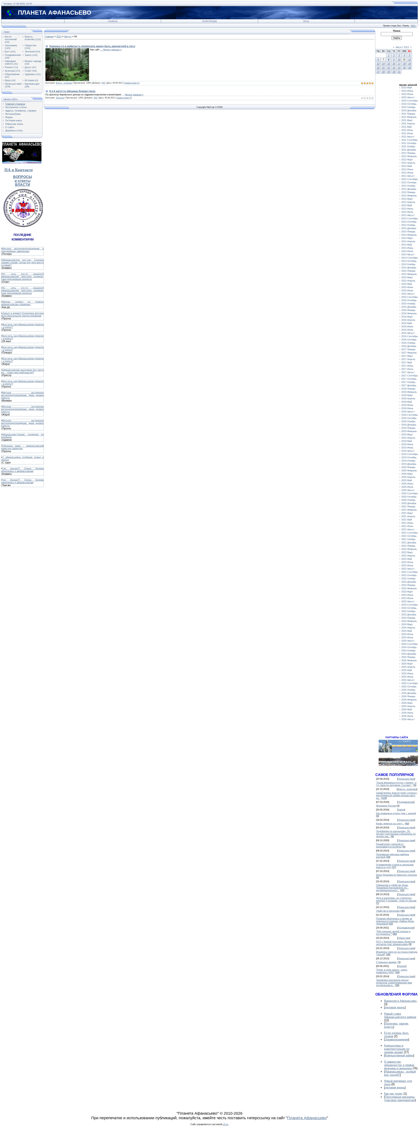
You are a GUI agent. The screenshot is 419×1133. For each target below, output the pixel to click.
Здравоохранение (396, 1039)
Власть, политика (30, 38)
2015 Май (406, 284)
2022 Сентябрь (409, 572)
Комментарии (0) (124, 98)
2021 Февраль (409, 509)
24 (399, 67)
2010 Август (408, 97)
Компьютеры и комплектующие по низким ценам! (396, 1049)
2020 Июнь (407, 483)
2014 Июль (407, 251)
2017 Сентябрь (409, 375)
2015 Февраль (409, 274)
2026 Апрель (408, 706)
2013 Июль (407, 212)
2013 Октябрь (409, 221)
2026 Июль (407, 716)
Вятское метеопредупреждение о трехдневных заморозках (22, 249)
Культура (10, 70)
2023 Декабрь (408, 614)
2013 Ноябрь (408, 225)
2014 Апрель (408, 241)
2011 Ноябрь (408, 146)
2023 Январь (408, 585)
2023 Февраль (409, 588)
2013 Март (407, 198)
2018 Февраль (409, 392)
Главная (112, 21)
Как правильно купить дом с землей (396, 813)
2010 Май (406, 87)
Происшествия (13, 83)
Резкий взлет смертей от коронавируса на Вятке (390, 845)
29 (388, 71)
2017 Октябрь (409, 379)
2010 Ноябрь (408, 107)
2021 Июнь (407, 523)
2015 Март (407, 277)
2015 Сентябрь (409, 297)
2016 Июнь (407, 326)
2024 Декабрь (408, 653)
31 (399, 71)
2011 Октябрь (408, 143)
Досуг (28, 67)
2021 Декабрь (408, 542)
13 (378, 63)
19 (409, 63)
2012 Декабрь (408, 189)
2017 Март (407, 356)
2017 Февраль (409, 352)
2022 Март (407, 552)
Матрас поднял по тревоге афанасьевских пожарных (22, 303)
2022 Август (408, 568)
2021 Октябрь (409, 536)
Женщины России (386, 805)
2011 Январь (408, 113)
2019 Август (408, 451)
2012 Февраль (409, 156)
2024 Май (406, 631)
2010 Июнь (407, 90)
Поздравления (13, 55)
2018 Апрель (408, 398)
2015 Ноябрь (408, 303)
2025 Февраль (409, 660)
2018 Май (406, 401)
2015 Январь (408, 271)
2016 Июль (407, 329)
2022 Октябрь (409, 575)
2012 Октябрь (409, 182)
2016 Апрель (408, 320)
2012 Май (406, 166)
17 (399, 63)
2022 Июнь (407, 562)
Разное (9, 67)
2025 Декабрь (408, 693)
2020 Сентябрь (409, 493)
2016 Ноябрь (408, 343)
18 (404, 63)
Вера (7, 80)
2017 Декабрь (408, 385)
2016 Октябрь (409, 339)
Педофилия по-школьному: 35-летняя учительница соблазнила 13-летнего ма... (396, 834)
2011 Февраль (409, 117)
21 (383, 67)
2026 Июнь (407, 712)
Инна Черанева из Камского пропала (396, 875)
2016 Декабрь (408, 346)
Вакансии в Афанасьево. (400, 1001)
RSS (413, 25)
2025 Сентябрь (409, 683)
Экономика (11, 45)
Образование (12, 74)
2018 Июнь (407, 405)
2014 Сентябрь (409, 257)
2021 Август (408, 529)
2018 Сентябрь (409, 415)
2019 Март (407, 434)
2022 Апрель (408, 555)
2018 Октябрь (409, 418)
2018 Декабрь (408, 424)
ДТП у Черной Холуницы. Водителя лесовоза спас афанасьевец (395, 943)
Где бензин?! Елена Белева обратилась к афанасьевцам (22, 469)
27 (378, 71)
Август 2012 (402, 47)
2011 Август (407, 136)
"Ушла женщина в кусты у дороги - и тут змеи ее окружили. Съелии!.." (396, 783)
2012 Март (407, 159)
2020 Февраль (409, 470)
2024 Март (407, 624)
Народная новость (10, 62)
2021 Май (406, 519)
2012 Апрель (408, 162)
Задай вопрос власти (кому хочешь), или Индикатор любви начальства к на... (396, 795)
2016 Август (408, 333)
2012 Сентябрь (409, 179)
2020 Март (407, 473)
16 (394, 63)
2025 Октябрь (409, 686)
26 (409, 67)
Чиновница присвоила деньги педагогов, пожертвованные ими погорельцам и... (394, 983)
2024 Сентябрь (409, 644)
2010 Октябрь (409, 104)
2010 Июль (407, 94)
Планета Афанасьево (307, 1118)
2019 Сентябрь (409, 454)
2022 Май (406, 559)
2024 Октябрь (409, 647)
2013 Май (406, 205)
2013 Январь (408, 192)
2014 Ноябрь (408, 264)
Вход (306, 21)
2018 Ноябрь (408, 421)
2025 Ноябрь (408, 689)
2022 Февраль (409, 549)
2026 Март (407, 703)
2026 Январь (408, 696)
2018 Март (407, 395)
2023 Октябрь (409, 608)
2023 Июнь (407, 595)
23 (394, 67)
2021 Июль (407, 526)
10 (399, 59)
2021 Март (407, 513)
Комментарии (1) (132, 83)
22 (388, 67)
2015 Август (408, 293)
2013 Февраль (409, 195)
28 (383, 71)
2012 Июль (407, 172)
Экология (30, 51)
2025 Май (406, 670)
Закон (28, 55)
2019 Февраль (409, 431)
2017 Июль (407, 369)
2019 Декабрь (408, 464)
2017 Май (406, 362)
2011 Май (406, 126)
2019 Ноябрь (408, 460)
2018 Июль (407, 408)
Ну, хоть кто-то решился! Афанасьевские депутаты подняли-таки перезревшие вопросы (22, 276)
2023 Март (407, 591)
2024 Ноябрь (408, 650)
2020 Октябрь (409, 496)
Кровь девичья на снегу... (390, 823)
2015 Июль (407, 290)
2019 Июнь (407, 444)
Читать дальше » (112, 49)
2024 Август (408, 640)
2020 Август (408, 490)
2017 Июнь (407, 365)
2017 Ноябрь (408, 382)
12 (409, 59)
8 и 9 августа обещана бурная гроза (72, 91)
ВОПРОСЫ (22, 177)
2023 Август (408, 601)
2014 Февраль (409, 234)
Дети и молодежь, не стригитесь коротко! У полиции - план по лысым (396, 899)
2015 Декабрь (408, 307)
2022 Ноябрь (408, 578)
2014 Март (407, 238)
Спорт (28, 70)
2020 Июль (407, 487)
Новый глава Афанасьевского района (400, 1015)
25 (404, 67)
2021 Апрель (408, 516)
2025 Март (407, 663)
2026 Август (408, 719)
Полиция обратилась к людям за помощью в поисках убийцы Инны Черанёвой (395, 921)
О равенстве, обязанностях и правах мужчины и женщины (399, 1065)
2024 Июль (407, 637)
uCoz (225, 1124)
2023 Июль (407, 598)
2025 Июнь (407, 673)
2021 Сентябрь (409, 532)
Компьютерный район (399, 1055)
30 (394, 71)
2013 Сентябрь (409, 218)
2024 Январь (408, 617)
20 (378, 67)
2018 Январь (408, 388)
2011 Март (407, 120)
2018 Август (408, 411)
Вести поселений (11, 38)
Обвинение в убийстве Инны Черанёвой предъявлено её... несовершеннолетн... (392, 888)
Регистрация (209, 21)
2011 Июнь (407, 130)
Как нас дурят (393, 1093)
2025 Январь (408, 657)
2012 (59, 36)
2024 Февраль (409, 621)
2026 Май (406, 709)
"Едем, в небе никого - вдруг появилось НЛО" (391, 971)
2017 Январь (408, 349)
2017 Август (408, 372)
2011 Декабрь (408, 149)
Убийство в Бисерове (388, 911)
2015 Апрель (408, 280)
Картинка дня (32, 83)
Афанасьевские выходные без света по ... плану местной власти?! (22, 371)
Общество (30, 45)
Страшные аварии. (386, 962)
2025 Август (408, 680)
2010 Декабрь (408, 110)
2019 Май (406, 441)
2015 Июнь (407, 287)
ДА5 (103, 83)
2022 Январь (408, 545)
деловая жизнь (395, 1007)
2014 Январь (408, 231)
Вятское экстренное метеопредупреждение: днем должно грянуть (22, 395)
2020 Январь (408, 467)
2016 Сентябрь (409, 336)
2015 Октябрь (409, 300)
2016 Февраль (409, 313)
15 (388, 63)
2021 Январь (408, 506)
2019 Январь (408, 428)
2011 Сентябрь (409, 140)
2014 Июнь (407, 248)
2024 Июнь (407, 634)
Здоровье (30, 74)
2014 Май (406, 244)
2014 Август (408, 254)
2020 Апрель (408, 477)
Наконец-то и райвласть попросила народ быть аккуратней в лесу (92, 46)
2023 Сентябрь (409, 604)
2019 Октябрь (409, 457)
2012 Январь (408, 153)
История (29, 80)
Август (68, 36)
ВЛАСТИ (22, 185)
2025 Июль (407, 676)
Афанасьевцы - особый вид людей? (400, 1073)
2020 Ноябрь (408, 500)
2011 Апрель (408, 123)
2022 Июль (407, 565)
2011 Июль (407, 133)
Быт (7, 51)
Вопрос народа (33, 61)
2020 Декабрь (408, 503)
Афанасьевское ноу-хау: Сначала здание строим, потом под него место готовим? (22, 262)
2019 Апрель (408, 437)
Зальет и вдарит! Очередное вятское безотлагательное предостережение (22, 314)
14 (383, 63)
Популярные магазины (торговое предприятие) (399, 1098)
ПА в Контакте (18, 170)
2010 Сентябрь (409, 100)
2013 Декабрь (408, 228)
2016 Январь (408, 310)
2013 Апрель (408, 202)
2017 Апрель (408, 359)
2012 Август (408, 176)
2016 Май (406, 323)
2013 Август (408, 215)
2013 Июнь (407, 208)
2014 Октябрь (409, 261)
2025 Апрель (408, 667)
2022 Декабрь (408, 581)
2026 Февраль (409, 699)
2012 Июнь (407, 169)
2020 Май (406, 480)
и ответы (23, 181)
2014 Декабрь (408, 267)
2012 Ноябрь (408, 185)
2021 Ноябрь (408, 539)
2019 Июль (407, 447)
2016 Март (407, 316)
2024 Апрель (408, 627)
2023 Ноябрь (408, 611)
